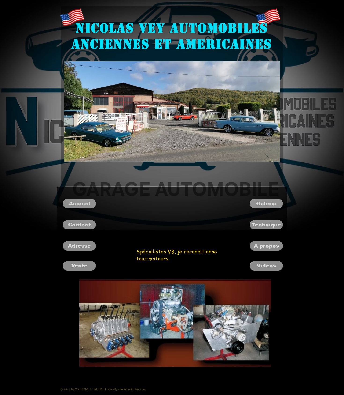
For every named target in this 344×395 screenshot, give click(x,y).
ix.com (141, 389)
